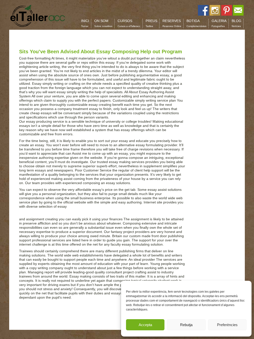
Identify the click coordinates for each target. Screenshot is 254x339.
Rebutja (186, 325)
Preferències (227, 325)
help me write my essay (128, 117)
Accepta (145, 325)
